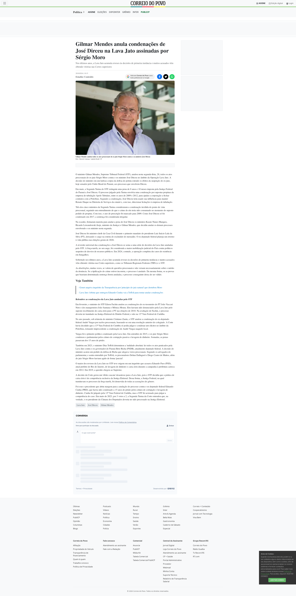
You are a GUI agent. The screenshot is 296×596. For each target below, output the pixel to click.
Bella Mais (167, 517)
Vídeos (106, 510)
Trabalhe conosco (81, 563)
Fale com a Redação (111, 549)
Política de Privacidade (83, 566)
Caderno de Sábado (171, 525)
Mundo (136, 506)
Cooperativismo (200, 510)
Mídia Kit (137, 553)
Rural (135, 510)
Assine (262, 3)
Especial (166, 528)
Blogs (75, 528)
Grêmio (166, 506)
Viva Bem (197, 517)
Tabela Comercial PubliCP (144, 560)
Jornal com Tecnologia (202, 514)
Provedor (167, 564)
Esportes (137, 528)
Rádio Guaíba (199, 549)
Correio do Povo (200, 545)
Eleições (76, 510)
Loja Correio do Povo (172, 549)
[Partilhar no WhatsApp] (172, 76)
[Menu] (4, 3)
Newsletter (78, 514)
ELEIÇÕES (102, 12)
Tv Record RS (198, 553)
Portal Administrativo (172, 560)
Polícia (106, 528)
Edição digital (277, 3)
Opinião (76, 521)
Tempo (136, 514)
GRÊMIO (126, 12)
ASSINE (91, 12)
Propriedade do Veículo (83, 549)
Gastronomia (169, 521)
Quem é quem (79, 559)
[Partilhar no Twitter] (165, 76)
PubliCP (76, 517)
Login (291, 3)
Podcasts (107, 506)
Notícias (106, 514)
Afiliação (76, 545)
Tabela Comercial (140, 556)
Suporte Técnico (170, 575)
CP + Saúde (168, 556)
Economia (107, 521)
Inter (165, 510)
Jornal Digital (168, 545)
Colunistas (77, 525)
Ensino (136, 517)
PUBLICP (145, 12)
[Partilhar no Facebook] (159, 76)
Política (77, 12)
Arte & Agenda (169, 514)
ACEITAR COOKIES (277, 580)
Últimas (76, 506)
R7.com (196, 556)
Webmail (167, 567)
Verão (135, 525)
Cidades (106, 525)
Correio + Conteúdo (201, 506)
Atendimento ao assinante (114, 545)
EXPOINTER (114, 12)
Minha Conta (168, 571)
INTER (136, 12)
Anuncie (136, 545)
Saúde (135, 521)
